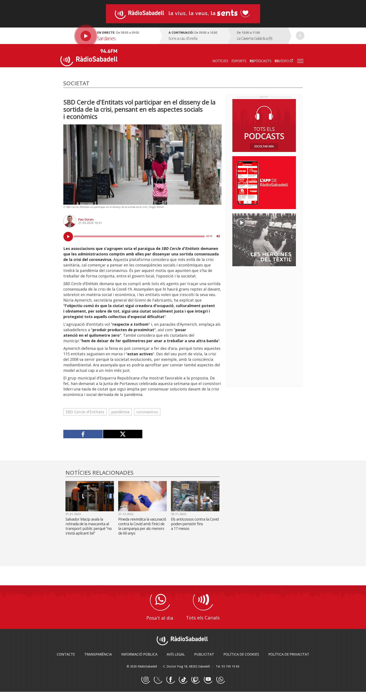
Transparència (98, 654)
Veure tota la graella (300, 35)
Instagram (145, 679)
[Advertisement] (264, 296)
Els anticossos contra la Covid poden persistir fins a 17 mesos (195, 524)
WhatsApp (220, 679)
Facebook (170, 679)
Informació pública (139, 654)
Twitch (195, 679)
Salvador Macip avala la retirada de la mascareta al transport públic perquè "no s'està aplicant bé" (88, 526)
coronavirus (147, 411)
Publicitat (204, 654)
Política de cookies (241, 654)
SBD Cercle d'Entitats (85, 411)
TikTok (183, 679)
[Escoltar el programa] (109, 36)
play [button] (68, 236)
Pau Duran (86, 219)
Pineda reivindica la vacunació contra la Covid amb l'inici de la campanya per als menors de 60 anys (142, 526)
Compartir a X (123, 434)
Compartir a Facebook (83, 434)
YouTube (208, 679)
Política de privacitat (288, 654)
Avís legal (176, 654)
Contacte (66, 654)
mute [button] (218, 236)
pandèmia (120, 411)
